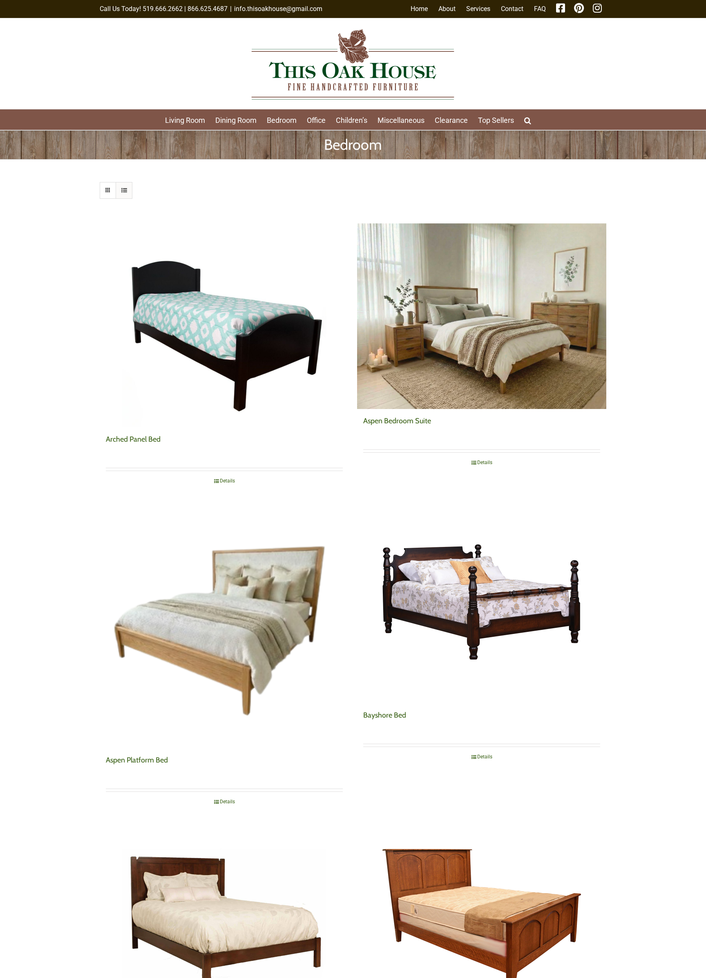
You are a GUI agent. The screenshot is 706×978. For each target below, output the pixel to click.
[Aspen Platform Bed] (224, 623)
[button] (527, 119)
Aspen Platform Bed (137, 760)
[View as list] (124, 190)
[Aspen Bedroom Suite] (481, 316)
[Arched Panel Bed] (224, 325)
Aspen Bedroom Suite (397, 420)
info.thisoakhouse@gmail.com (278, 9)
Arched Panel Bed (133, 439)
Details (227, 481)
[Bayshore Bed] (481, 601)
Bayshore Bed (384, 715)
